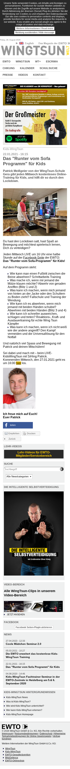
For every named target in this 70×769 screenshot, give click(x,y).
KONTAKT (39, 74)
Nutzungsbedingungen (26, 733)
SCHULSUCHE (48, 68)
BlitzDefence (11, 757)
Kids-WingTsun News (17, 697)
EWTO (6, 61)
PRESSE (8, 74)
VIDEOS (23, 74)
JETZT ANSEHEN (16, 614)
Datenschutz (46, 733)
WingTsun (10, 748)
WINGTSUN (23, 61)
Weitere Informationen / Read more (34, 28)
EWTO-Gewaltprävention (17, 754)
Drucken (31, 433)
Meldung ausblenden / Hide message (34, 32)
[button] (18, 425)
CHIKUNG (9, 68)
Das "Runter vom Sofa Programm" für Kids (33, 666)
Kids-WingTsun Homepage (19, 714)
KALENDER (27, 68)
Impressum (7, 733)
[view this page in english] (27, 43)
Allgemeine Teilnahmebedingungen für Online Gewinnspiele (34, 734)
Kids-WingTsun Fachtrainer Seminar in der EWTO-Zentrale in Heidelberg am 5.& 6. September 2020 (33, 680)
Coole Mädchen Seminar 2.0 (23, 643)
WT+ (38, 61)
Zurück (12, 439)
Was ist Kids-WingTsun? (18, 701)
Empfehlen (13, 433)
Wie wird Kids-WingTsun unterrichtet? (25, 706)
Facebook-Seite (33, 257)
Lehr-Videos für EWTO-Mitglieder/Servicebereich (34, 454)
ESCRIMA (52, 61)
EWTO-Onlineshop (14, 760)
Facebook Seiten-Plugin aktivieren (34, 627)
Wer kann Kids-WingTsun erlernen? (24, 710)
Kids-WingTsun (13, 751)
